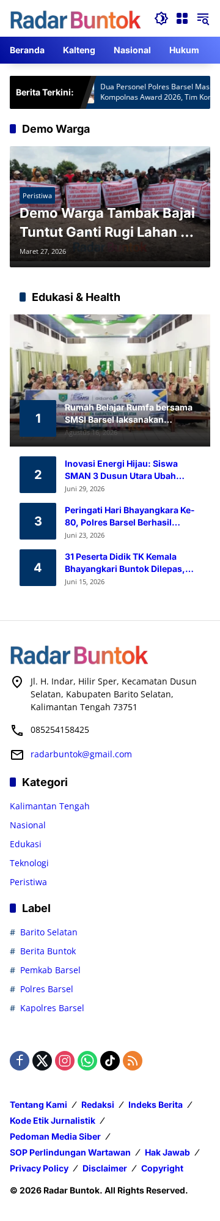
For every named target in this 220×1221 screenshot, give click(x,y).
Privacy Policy (39, 1168)
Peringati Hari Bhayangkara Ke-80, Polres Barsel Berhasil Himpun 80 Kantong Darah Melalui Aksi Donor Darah (130, 516)
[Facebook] (19, 1061)
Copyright (162, 1168)
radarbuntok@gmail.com (81, 754)
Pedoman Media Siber (55, 1136)
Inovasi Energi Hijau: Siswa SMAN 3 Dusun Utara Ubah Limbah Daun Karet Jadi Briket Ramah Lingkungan (127, 469)
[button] (161, 18)
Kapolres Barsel (52, 1008)
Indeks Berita (155, 1104)
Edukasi (26, 844)
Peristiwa (37, 195)
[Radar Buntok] (76, 20)
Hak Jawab (167, 1152)
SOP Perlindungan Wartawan (70, 1152)
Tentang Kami (38, 1104)
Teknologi (29, 863)
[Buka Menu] (182, 18)
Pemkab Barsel (50, 970)
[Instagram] (65, 1061)
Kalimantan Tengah (50, 806)
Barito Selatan (49, 932)
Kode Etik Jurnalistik (52, 1120)
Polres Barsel (46, 989)
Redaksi (97, 1104)
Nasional (28, 825)
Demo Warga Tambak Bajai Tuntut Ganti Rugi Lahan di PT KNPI (107, 223)
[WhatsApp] (87, 1061)
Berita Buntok (48, 951)
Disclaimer (104, 1168)
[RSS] (132, 1061)
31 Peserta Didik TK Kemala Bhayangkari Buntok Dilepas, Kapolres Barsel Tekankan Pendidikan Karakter (125, 562)
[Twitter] (42, 1061)
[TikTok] (110, 1061)
